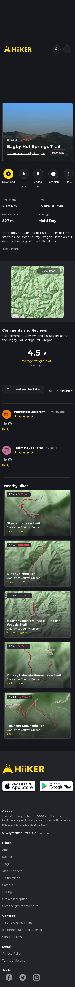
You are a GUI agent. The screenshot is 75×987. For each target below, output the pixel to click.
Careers (7, 885)
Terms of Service (13, 960)
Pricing (7, 892)
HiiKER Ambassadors (17, 923)
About (6, 850)
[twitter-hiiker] (23, 977)
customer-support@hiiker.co (22, 930)
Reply (5, 429)
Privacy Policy (12, 953)
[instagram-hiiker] (37, 977)
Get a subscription (14, 899)
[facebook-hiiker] (9, 977)
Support (7, 857)
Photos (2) (59, 152)
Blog (5, 864)
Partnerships (11, 878)
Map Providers (12, 871)
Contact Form (12, 937)
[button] (10, 249)
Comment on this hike (23, 389)
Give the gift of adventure (20, 906)
